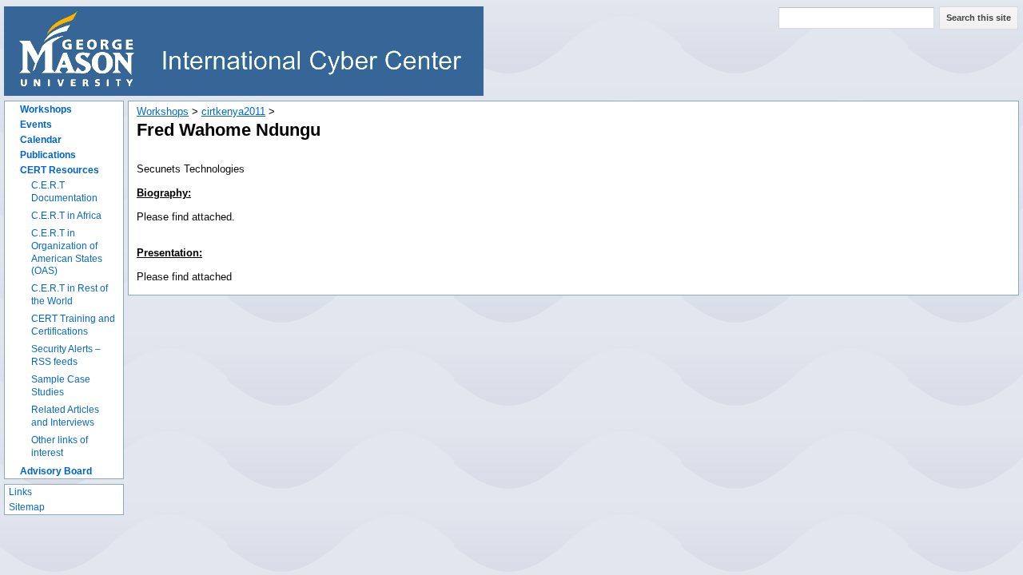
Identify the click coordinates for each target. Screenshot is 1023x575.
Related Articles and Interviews (65, 416)
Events (36, 124)
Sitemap (27, 507)
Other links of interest (59, 446)
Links (20, 492)
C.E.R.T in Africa (66, 215)
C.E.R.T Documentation (64, 192)
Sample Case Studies (60, 386)
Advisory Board (56, 471)
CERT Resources (59, 170)
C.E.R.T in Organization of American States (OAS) (66, 252)
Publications (48, 155)
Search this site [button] (978, 17)
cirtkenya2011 (233, 111)
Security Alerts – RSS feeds (66, 355)
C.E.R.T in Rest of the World (69, 295)
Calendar (41, 139)
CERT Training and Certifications (73, 325)
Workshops (46, 109)
